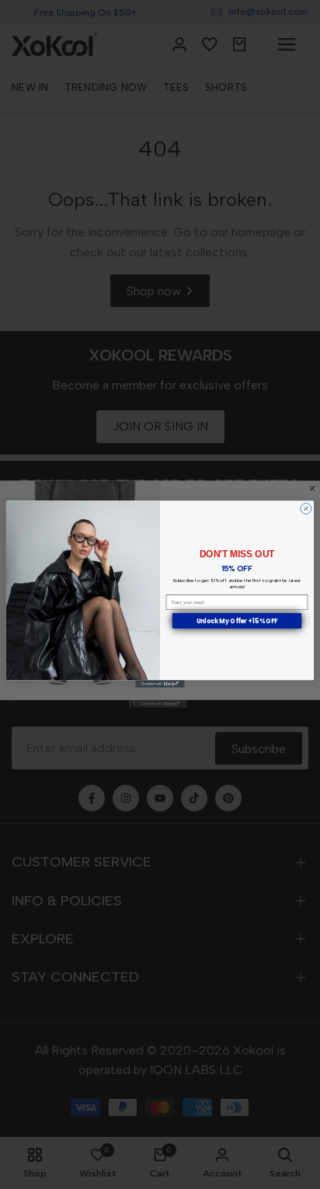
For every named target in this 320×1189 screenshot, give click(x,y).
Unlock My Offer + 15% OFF (237, 621)
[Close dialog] (306, 509)
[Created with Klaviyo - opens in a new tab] (159, 685)
